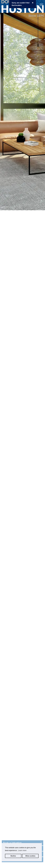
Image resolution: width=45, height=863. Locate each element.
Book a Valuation (12, 842)
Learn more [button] (22, 850)
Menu (41, 4)
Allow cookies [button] (30, 856)
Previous (1, 431)
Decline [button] (13, 856)
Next (43, 431)
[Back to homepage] (13, 8)
